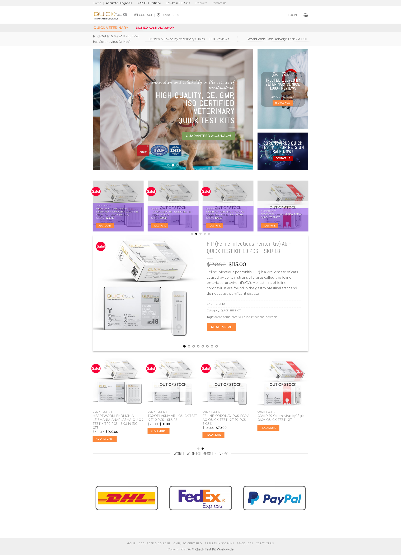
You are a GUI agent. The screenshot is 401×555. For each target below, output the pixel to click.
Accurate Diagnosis (119, 3)
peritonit (271, 317)
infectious (257, 317)
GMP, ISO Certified (149, 3)
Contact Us (219, 3)
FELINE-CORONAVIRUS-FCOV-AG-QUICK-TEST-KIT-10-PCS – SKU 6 (225, 213)
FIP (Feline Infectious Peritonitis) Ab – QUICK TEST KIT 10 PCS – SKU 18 (249, 247)
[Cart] (305, 15)
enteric (236, 317)
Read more (159, 226)
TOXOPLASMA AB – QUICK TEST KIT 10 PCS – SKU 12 (172, 213)
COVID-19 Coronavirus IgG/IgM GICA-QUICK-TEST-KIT (281, 216)
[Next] (245, 109)
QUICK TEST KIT (231, 310)
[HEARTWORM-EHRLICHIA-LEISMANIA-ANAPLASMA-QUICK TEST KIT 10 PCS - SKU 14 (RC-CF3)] (118, 383)
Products (201, 3)
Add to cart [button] (105, 226)
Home (97, 3)
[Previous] (101, 109)
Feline (246, 317)
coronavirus (222, 317)
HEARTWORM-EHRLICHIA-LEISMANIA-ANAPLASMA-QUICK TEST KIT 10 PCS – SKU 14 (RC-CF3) (118, 211)
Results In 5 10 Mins (178, 3)
